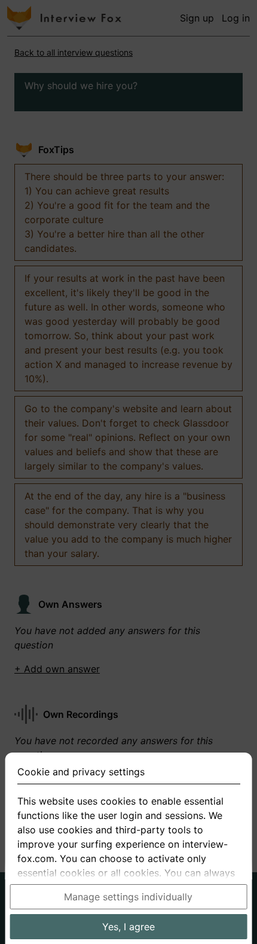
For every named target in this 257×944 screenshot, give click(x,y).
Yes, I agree (128, 927)
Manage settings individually (128, 897)
